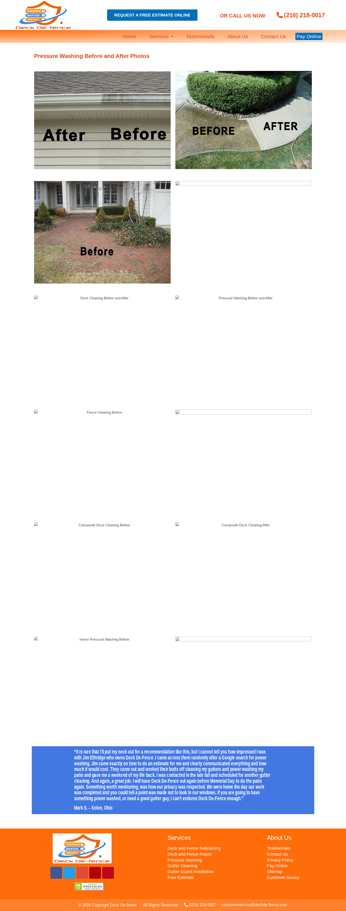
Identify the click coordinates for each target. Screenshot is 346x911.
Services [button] (159, 36)
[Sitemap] (304, 872)
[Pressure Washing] (213, 860)
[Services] (213, 838)
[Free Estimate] (213, 878)
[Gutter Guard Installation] (213, 872)
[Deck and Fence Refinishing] (213, 848)
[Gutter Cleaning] (213, 866)
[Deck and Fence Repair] (213, 854)
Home (129, 36)
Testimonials (200, 36)
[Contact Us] (304, 854)
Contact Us (273, 36)
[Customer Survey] (304, 878)
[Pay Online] (304, 866)
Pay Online (309, 36)
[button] (161, 36)
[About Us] (304, 838)
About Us (237, 36)
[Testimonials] (304, 848)
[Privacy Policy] (304, 860)
